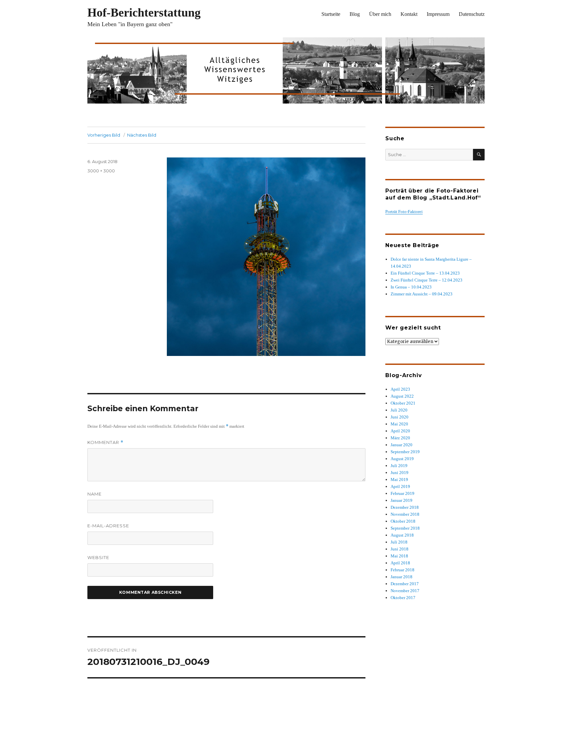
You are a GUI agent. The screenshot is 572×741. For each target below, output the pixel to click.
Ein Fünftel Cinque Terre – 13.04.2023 (425, 273)
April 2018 (400, 562)
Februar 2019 (402, 493)
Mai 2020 (399, 423)
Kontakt (409, 14)
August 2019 (402, 458)
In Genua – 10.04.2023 (411, 286)
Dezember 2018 (405, 507)
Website (98, 557)
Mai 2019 (399, 479)
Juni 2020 (399, 416)
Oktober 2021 (403, 403)
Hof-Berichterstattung (144, 12)
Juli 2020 (399, 410)
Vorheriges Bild (103, 135)
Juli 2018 (399, 542)
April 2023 (400, 389)
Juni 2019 (399, 472)
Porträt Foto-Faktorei (404, 211)
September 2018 (405, 528)
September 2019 (405, 451)
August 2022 (402, 396)
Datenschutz (472, 14)
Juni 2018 (399, 548)
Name (94, 494)
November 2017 (405, 590)
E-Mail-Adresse (108, 525)
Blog (355, 14)
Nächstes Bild (141, 135)
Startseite (330, 14)
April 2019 (400, 486)
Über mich (380, 14)
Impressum (438, 14)
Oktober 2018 (403, 521)
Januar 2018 (401, 576)
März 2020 (400, 437)
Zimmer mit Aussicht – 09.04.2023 (422, 293)
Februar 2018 (402, 569)
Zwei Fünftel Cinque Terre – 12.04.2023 (426, 280)
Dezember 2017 (405, 583)
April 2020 (400, 430)
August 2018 (402, 535)
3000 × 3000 (101, 170)
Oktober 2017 (403, 597)
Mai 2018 (399, 555)
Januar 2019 (401, 500)
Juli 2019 (399, 465)
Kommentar (105, 442)
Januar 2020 (401, 444)
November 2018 (405, 514)
